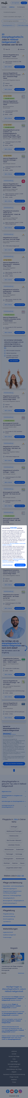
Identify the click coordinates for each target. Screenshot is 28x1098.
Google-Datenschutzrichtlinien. (10, 561)
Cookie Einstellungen (7, 565)
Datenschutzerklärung (18, 559)
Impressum (5, 560)
